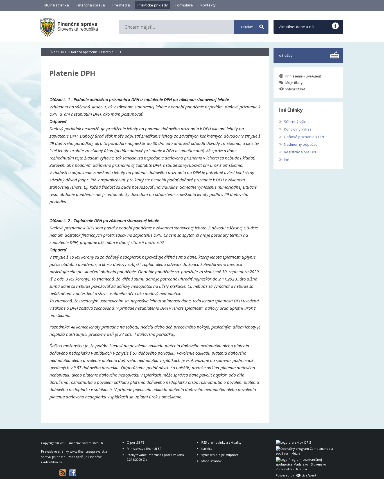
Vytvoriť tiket (295, 89)
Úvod (53, 52)
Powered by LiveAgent (296, 475)
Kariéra (206, 448)
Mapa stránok (211, 461)
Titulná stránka (56, 5)
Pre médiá (121, 5)
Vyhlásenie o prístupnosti (220, 455)
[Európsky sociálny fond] (305, 453)
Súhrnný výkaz (294, 121)
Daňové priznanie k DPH (302, 136)
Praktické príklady (152, 5)
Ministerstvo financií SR (144, 448)
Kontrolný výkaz (295, 129)
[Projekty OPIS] (293, 442)
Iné (284, 159)
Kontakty (208, 5)
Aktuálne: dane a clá (296, 26)
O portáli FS (135, 442)
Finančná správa (90, 5)
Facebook (72, 472)
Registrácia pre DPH (298, 151)
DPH (64, 52)
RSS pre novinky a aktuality (221, 442)
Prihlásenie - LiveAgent (303, 76)
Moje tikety (293, 82)
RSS (62, 472)
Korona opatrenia (84, 52)
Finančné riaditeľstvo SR (85, 443)
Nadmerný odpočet (298, 144)
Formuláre (184, 5)
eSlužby (286, 55)
